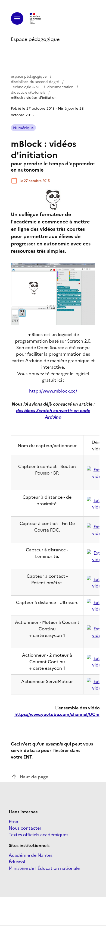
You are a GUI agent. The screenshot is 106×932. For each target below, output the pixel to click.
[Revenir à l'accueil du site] (36, 18)
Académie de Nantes (30, 855)
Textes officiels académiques (38, 834)
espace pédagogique (29, 76)
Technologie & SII (25, 86)
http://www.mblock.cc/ (53, 391)
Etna (13, 821)
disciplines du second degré (35, 81)
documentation (60, 86)
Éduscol (17, 861)
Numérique (23, 127)
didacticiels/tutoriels (28, 92)
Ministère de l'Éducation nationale (44, 868)
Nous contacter (25, 828)
